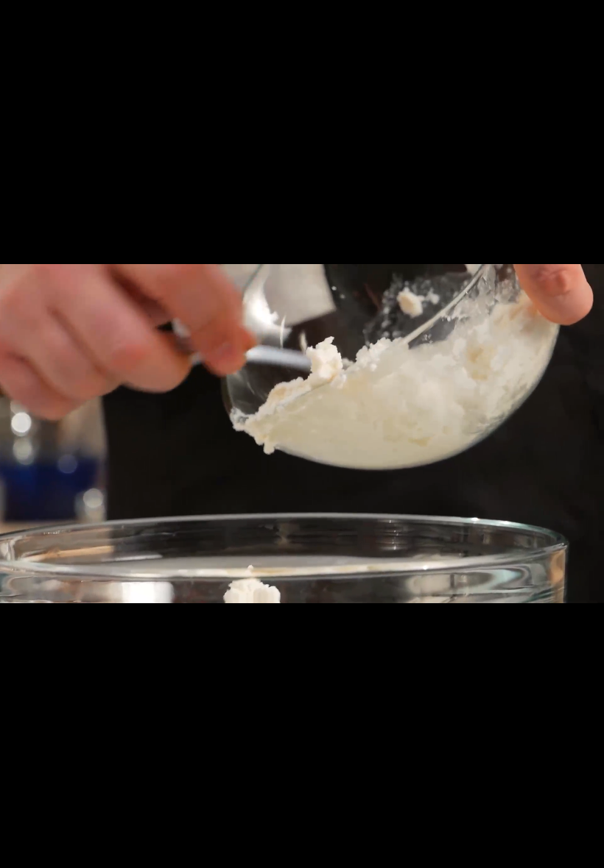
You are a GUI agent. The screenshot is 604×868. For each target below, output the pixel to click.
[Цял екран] (532, 853)
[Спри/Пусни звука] (586, 853)
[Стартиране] (17, 853)
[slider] (90, 851)
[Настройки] (586, 18)
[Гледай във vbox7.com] (559, 853)
